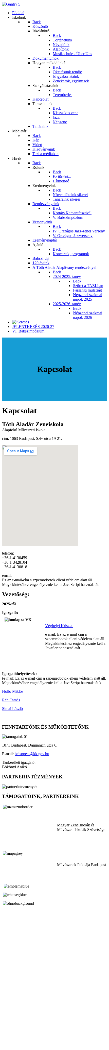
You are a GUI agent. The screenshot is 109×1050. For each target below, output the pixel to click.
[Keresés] (20, 322)
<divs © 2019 (13, 1043)
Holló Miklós (12, 691)
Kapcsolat (10, 1035)
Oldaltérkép (11, 1030)
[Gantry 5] (11, 4)
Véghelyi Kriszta (59, 626)
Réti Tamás (11, 700)
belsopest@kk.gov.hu (32, 754)
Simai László (12, 708)
